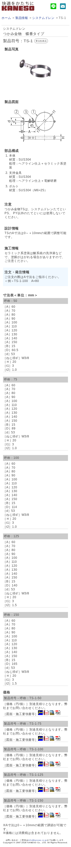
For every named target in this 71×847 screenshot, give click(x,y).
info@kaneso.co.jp (37, 840)
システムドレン (43, 18)
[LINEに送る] (53, 6)
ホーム (6, 18)
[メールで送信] (63, 6)
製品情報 (21, 18)
